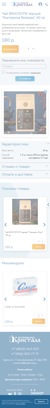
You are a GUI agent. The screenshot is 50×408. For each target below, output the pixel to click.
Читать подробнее (20, 403)
